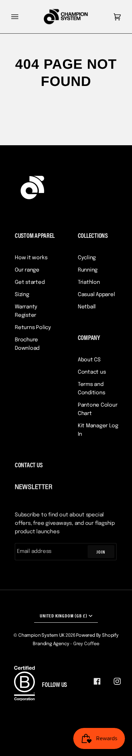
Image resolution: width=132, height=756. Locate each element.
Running (88, 270)
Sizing (22, 294)
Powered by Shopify (97, 635)
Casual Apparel (96, 294)
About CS (89, 360)
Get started (30, 282)
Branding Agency (51, 644)
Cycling (87, 258)
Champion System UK (41, 635)
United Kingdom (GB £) (63, 615)
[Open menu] (21, 16)
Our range (27, 270)
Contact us (92, 372)
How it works (31, 258)
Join (100, 551)
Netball (87, 307)
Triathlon (89, 282)
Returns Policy (33, 327)
